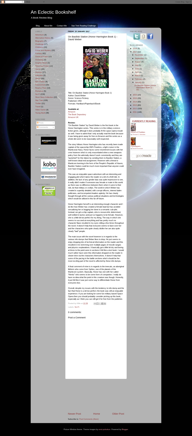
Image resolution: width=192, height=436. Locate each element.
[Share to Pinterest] (105, 303)
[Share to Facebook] (102, 303)
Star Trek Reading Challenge (83, 26)
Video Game (40, 110)
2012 (135, 109)
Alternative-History (42, 38)
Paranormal (40, 85)
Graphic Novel (41, 63)
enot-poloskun (104, 429)
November (139, 55)
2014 (135, 102)
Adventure (39, 35)
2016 (135, 95)
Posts (40, 123)
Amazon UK (73, 117)
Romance (39, 91)
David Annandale (138, 148)
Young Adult (40, 113)
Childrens (39, 47)
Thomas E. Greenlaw (139, 134)
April (137, 72)
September (140, 58)
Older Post (118, 413)
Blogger (125, 429)
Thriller (38, 103)
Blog (38, 26)
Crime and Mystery (43, 50)
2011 (135, 112)
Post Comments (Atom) (89, 419)
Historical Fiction (42, 66)
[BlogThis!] (97, 303)
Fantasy (38, 53)
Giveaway (39, 60)
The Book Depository (77, 114)
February (139, 79)
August (138, 62)
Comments (43, 127)
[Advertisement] (96, 395)
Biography (39, 41)
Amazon (71, 112)
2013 (135, 105)
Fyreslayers (135, 146)
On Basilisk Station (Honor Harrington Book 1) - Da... (145, 87)
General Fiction (41, 57)
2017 (135, 52)
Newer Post (74, 413)
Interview (39, 75)
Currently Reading (144, 121)
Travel (37, 107)
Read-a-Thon (40, 88)
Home (96, 413)
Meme (37, 79)
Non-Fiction (40, 82)
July (137, 65)
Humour (38, 72)
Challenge (39, 44)
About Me (48, 26)
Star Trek (39, 100)
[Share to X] (100, 303)
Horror (38, 69)
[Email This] (95, 303)
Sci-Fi (77, 307)
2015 (135, 98)
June (137, 69)
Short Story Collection (44, 97)
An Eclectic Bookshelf (53, 12)
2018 (135, 48)
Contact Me (62, 26)
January (138, 82)
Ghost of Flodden (138, 132)
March (138, 76)
